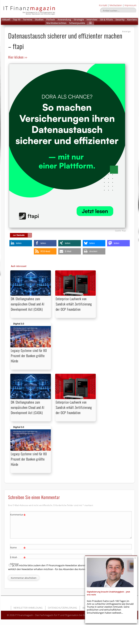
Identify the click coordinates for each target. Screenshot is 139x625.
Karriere (132, 19)
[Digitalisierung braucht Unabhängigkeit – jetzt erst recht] (110, 572)
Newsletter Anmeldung (28, 607)
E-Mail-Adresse (18, 560)
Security (120, 19)
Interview (92, 19)
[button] (90, 23)
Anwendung (64, 19)
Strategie (79, 19)
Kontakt (103, 5)
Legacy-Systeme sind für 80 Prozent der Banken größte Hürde (29, 355)
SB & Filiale (106, 19)
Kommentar (18, 515)
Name (18, 548)
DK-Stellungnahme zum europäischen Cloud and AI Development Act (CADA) (27, 304)
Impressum (130, 5)
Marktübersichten (56, 23)
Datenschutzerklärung (62, 607)
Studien (39, 19)
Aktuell (6, 19)
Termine (27, 19)
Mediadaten (115, 5)
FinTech (50, 19)
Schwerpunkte (77, 23)
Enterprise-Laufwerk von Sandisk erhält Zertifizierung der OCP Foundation (74, 304)
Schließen (135, 558)
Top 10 (16, 19)
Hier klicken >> (17, 57)
